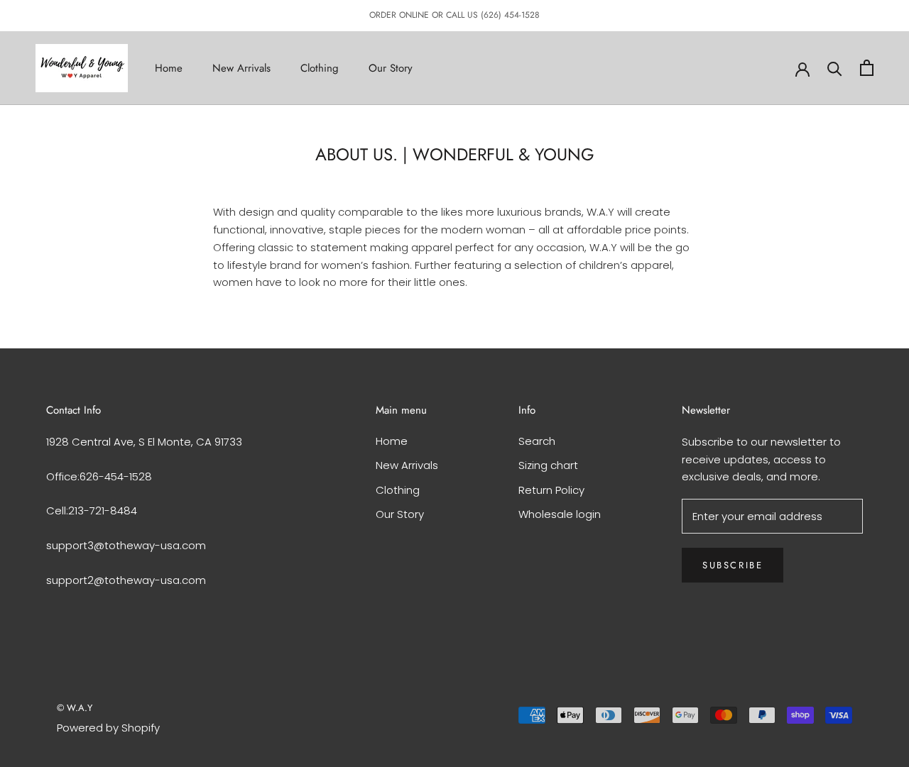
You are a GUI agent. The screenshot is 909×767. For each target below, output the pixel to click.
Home (169, 67)
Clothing (319, 67)
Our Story (391, 67)
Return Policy (551, 489)
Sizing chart (548, 465)
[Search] (834, 67)
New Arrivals (241, 67)
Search (536, 441)
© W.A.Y (74, 707)
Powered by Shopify (108, 727)
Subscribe (732, 565)
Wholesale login (559, 514)
